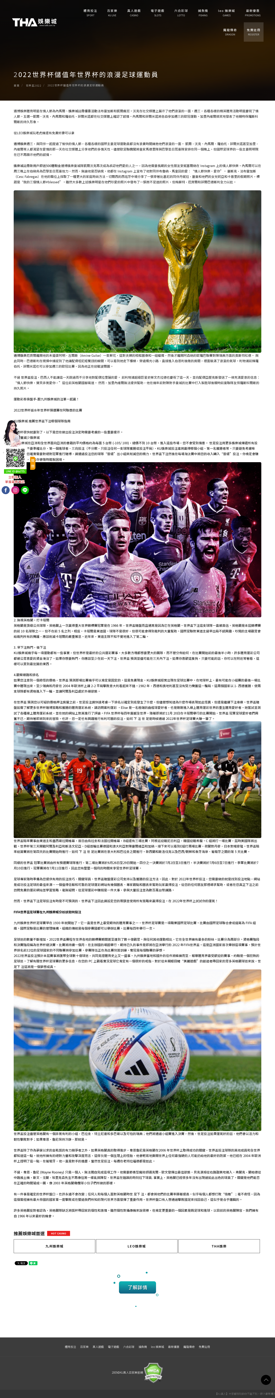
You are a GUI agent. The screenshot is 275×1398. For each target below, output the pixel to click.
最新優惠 (253, 12)
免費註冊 (254, 32)
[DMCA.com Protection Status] (153, 1372)
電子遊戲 (157, 12)
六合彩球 (181, 12)
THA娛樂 (219, 1246)
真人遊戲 (134, 12)
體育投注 (90, 12)
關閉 (32, 463)
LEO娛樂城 (137, 1246)
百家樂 (112, 12)
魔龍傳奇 (230, 32)
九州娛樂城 (54, 1246)
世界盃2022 (33, 85)
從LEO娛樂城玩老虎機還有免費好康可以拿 (44, 132)
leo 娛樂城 (226, 12)
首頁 (17, 85)
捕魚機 (203, 12)
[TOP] (266, 1380)
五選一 (28, 116)
